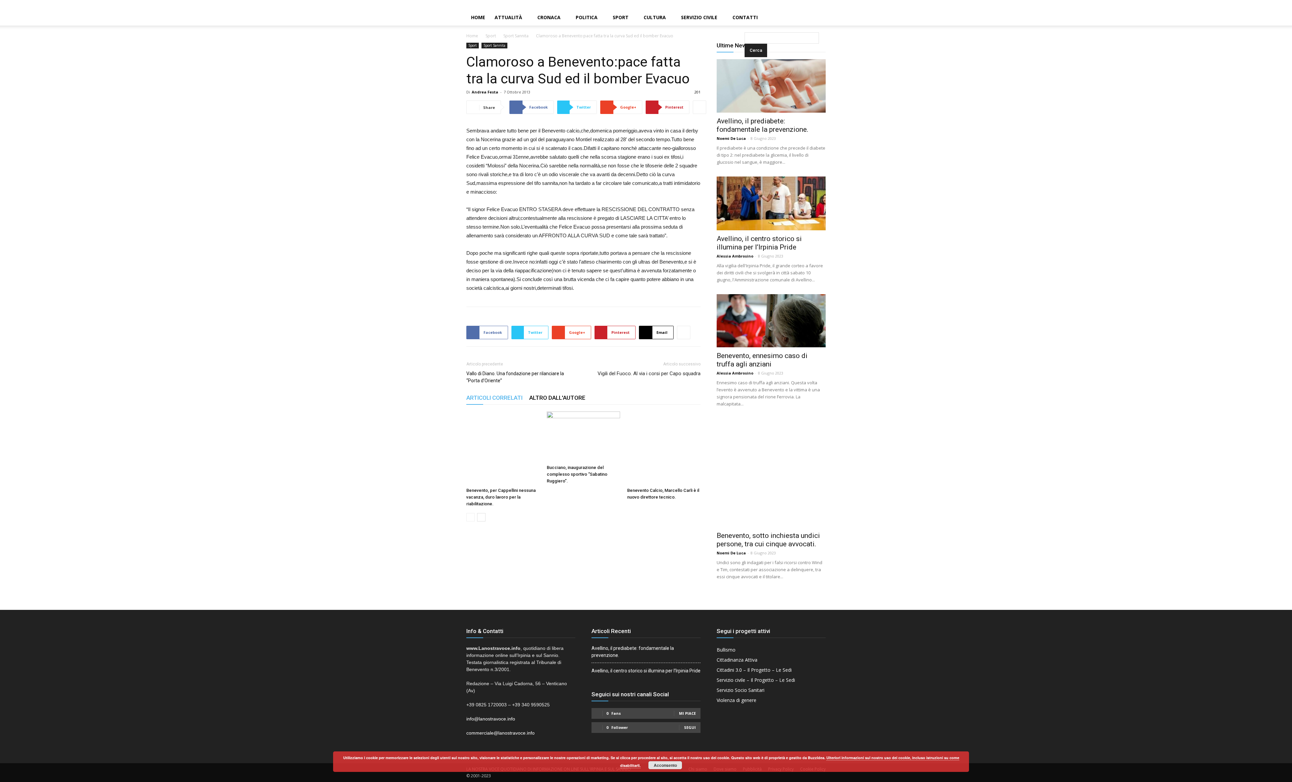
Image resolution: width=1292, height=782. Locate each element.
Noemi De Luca (731, 138)
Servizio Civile (699, 17)
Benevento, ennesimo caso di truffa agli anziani (762, 360)
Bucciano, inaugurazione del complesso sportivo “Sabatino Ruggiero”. (577, 474)
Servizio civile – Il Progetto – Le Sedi (756, 680)
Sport (621, 17)
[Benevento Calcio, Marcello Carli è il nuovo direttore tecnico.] (664, 448)
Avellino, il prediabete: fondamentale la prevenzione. (763, 125)
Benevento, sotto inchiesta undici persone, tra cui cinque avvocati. (768, 540)
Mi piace (687, 713)
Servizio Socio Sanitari (740, 690)
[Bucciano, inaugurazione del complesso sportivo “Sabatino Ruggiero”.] (583, 437)
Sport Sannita (516, 36)
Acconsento (665, 765)
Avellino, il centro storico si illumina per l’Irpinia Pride (759, 243)
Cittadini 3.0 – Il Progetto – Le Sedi (754, 670)
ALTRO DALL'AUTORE (557, 397)
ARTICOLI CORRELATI (494, 397)
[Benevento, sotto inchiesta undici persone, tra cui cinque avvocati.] (771, 472)
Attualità (508, 17)
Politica (587, 17)
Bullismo (726, 650)
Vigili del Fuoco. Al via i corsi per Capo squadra (649, 373)
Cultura (655, 17)
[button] (746, 18)
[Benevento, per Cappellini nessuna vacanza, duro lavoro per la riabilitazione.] (503, 448)
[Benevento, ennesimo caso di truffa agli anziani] (771, 321)
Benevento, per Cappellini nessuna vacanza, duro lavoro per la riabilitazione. (501, 497)
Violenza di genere (736, 700)
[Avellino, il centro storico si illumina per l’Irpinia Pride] (771, 203)
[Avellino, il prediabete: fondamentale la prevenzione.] (771, 86)
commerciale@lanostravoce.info (500, 733)
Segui (690, 727)
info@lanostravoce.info (490, 718)
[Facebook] (1264, 4)
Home (478, 17)
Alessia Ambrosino (735, 256)
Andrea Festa (485, 91)
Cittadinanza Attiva (737, 660)
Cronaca (549, 17)
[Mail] (1275, 4)
